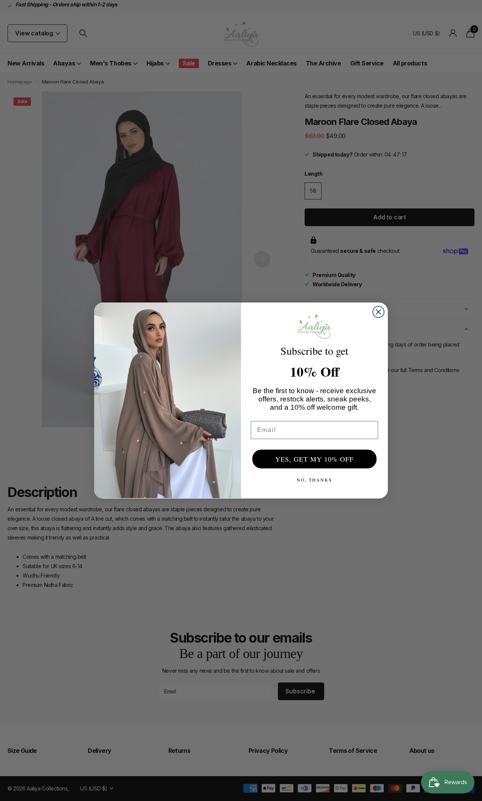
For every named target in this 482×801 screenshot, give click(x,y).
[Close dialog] (378, 312)
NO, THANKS (314, 480)
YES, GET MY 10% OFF (314, 459)
